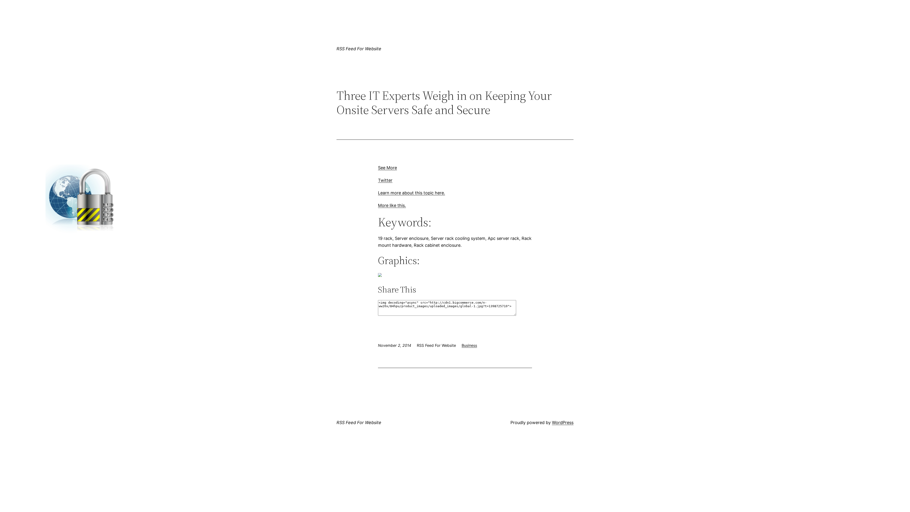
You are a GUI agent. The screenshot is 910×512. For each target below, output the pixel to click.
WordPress (562, 422)
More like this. (392, 205)
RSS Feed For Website (359, 48)
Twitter (385, 180)
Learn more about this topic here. (411, 192)
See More (387, 167)
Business (469, 345)
